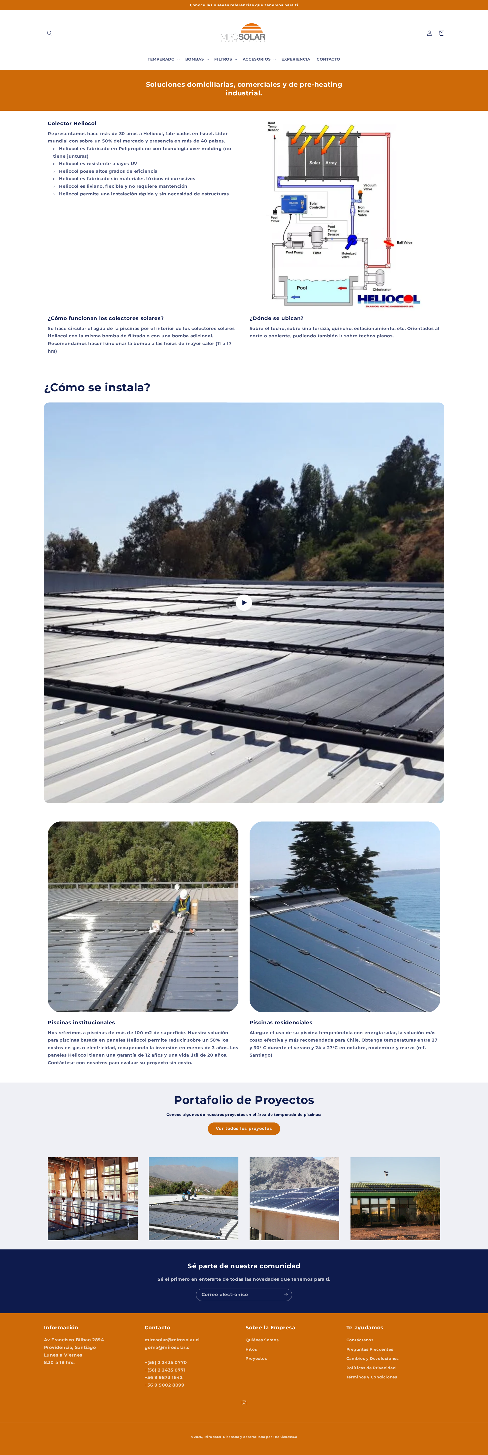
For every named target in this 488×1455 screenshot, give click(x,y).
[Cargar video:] (244, 602)
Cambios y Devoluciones (372, 1358)
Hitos (251, 1349)
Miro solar (213, 1437)
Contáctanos (360, 1340)
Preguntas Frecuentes (369, 1349)
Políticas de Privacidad (371, 1368)
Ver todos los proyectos (244, 1128)
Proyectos (256, 1358)
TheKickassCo (285, 1437)
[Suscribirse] (286, 1295)
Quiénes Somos (262, 1340)
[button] (50, 33)
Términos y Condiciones (371, 1377)
